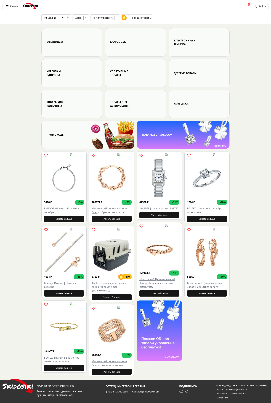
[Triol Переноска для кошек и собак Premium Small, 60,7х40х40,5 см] (112, 252)
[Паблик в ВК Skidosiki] (181, 391)
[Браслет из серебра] (64, 178)
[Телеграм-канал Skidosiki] (187, 391)
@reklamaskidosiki (117, 391)
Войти (262, 6)
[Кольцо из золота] (112, 331)
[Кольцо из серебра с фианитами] (207, 178)
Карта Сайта (222, 398)
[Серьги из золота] (207, 252)
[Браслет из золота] (112, 178)
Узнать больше (64, 218)
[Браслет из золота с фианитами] (64, 327)
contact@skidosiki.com (145, 391)
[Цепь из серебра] (64, 252)
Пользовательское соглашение (231, 393)
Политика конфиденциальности (231, 389)
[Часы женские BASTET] (159, 178)
